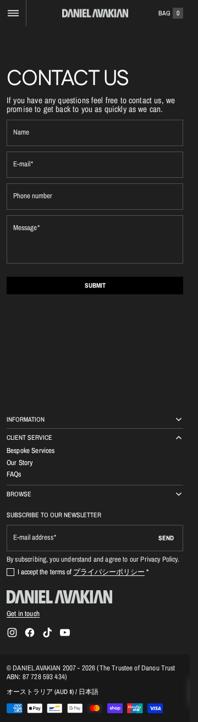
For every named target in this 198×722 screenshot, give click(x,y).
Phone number (32, 195)
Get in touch (23, 613)
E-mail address (33, 537)
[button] (13, 13)
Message (25, 227)
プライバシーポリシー (109, 572)
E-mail (21, 164)
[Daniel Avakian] (59, 596)
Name (21, 132)
